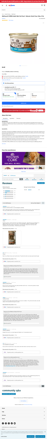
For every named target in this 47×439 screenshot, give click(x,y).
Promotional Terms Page (28, 404)
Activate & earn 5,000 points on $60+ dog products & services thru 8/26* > (23, 1)
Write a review (41, 183)
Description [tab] (5, 118)
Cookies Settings (4, 436)
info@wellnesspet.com (10, 365)
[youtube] (15, 424)
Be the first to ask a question (9, 393)
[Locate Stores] (42, 5)
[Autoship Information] (16, 87)
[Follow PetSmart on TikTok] (12, 424)
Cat (2, 14)
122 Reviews (13, 175)
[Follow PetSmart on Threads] (9, 424)
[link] (5, 175)
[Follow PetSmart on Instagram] (6, 424)
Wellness (3, 18)
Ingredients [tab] (12, 118)
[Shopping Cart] (44, 5)
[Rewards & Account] (6, 5)
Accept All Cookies (29, 436)
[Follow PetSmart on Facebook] (3, 424)
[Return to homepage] (12, 5)
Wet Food (13, 14)
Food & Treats (7, 14)
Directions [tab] (18, 118)
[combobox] (23, 10)
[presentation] (12, 238)
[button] (43, 386)
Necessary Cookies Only (39, 436)
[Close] (44, 431)
